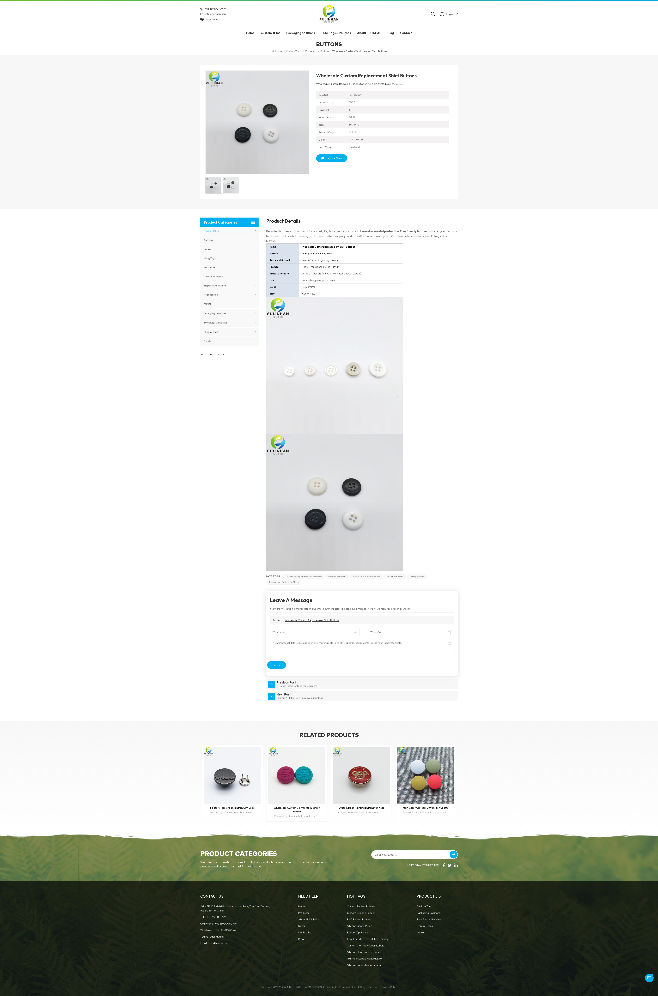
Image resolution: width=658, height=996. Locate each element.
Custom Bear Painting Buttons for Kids (232, 807)
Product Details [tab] (283, 221)
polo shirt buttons (395, 576)
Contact (406, 33)
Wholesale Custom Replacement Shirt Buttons (312, 620)
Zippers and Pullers (215, 285)
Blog (391, 33)
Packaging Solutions (300, 33)
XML (354, 987)
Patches (208, 240)
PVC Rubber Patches (359, 919)
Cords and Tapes (213, 276)
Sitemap (373, 987)
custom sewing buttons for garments (304, 576)
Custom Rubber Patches (361, 906)
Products (303, 913)
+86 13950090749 (215, 8)
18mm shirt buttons (337, 576)
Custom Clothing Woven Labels (365, 945)
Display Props (211, 332)
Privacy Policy (389, 987)
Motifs (207, 303)
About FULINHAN (369, 33)
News (301, 926)
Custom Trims (270, 33)
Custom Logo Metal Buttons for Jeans (425, 807)
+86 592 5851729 (215, 917)
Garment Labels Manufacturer (365, 958)
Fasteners (311, 51)
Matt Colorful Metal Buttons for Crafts (297, 807)
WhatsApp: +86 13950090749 (218, 930)
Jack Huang (212, 19)
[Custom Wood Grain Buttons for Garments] (361, 775)
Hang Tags (210, 258)
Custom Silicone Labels (360, 913)
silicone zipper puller (359, 926)
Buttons (324, 51)
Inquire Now (334, 158)
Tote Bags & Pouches (336, 33)
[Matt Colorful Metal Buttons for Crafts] (296, 775)
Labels (207, 249)
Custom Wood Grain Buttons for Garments (361, 807)
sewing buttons (417, 576)
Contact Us (304, 932)
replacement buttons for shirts (283, 582)
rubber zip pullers (357, 932)
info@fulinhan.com (216, 13)
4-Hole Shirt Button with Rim (366, 576)
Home (250, 33)
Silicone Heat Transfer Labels (364, 952)
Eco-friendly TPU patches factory (367, 939)
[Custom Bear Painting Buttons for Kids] (232, 775)
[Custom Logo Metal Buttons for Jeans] (425, 775)
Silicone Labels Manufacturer (364, 965)
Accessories (211, 294)
